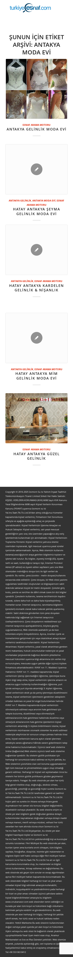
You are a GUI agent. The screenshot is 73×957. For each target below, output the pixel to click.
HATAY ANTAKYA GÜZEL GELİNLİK (36, 456)
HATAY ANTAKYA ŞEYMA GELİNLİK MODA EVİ (36, 211)
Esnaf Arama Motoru (36, 124)
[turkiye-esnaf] (30, 8)
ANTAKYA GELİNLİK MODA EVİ (37, 129)
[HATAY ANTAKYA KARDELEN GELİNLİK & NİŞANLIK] (36, 250)
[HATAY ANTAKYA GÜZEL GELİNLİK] (36, 418)
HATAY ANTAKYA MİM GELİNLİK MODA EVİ (36, 375)
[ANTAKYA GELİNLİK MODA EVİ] (36, 89)
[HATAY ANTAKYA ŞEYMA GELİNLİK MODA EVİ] (36, 169)
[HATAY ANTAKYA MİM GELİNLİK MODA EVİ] (36, 338)
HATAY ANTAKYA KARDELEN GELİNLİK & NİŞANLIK (36, 288)
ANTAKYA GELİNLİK (20, 200)
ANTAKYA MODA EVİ (43, 200)
